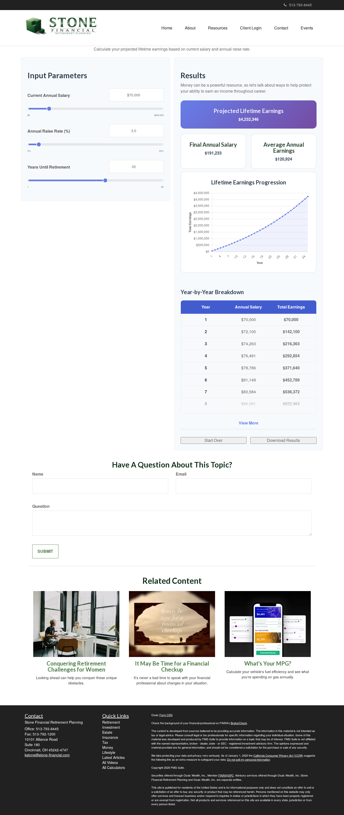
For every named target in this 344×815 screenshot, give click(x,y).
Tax (105, 742)
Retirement (111, 722)
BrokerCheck (239, 723)
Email (181, 474)
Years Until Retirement (48, 167)
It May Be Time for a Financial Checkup (172, 666)
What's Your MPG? (267, 663)
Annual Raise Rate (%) (48, 131)
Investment (111, 727)
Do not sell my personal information (248, 759)
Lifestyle (108, 752)
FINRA (222, 775)
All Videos (110, 762)
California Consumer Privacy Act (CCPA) (278, 755)
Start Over (213, 440)
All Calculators (113, 767)
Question (41, 506)
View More (248, 423)
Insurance (110, 737)
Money (107, 747)
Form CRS (166, 715)
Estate (107, 732)
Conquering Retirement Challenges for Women (76, 666)
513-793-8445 (300, 4)
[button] (190, 27)
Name (37, 474)
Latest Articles (113, 757)
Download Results (283, 440)
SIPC (230, 775)
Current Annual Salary (48, 95)
